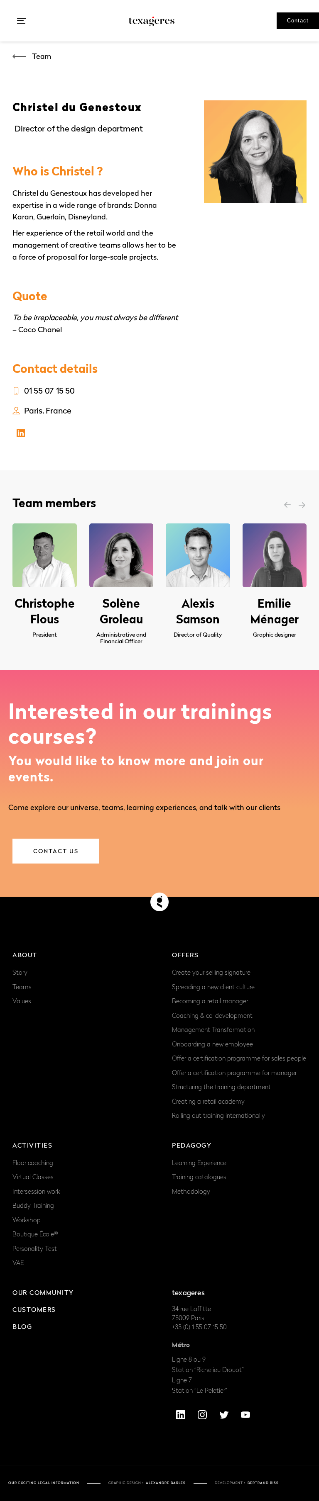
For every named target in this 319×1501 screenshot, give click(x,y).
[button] (22, 20)
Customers (34, 1309)
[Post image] (44, 555)
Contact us (56, 850)
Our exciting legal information (43, 1483)
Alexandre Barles (166, 1483)
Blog (22, 1326)
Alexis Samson (198, 611)
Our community (43, 1292)
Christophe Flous (45, 611)
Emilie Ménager (274, 611)
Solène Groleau (121, 611)
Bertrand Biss (263, 1483)
